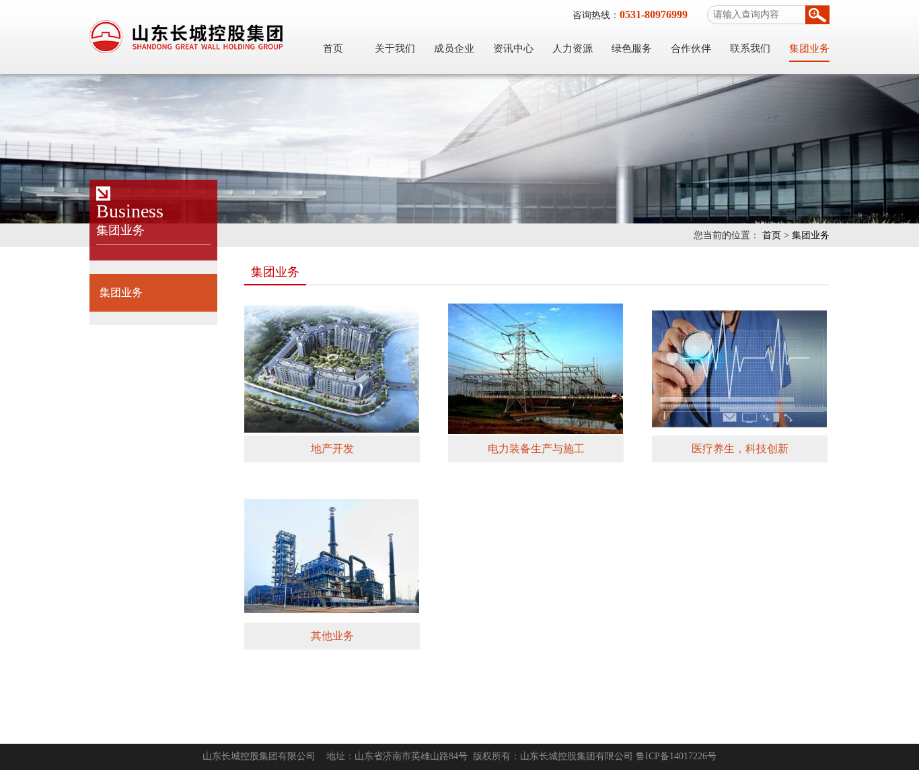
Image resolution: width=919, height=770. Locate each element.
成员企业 (454, 48)
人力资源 (572, 48)
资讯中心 (513, 48)
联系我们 (750, 48)
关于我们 (395, 48)
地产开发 (332, 448)
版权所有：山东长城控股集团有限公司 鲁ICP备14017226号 (594, 756)
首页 (333, 48)
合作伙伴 (691, 48)
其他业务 (332, 635)
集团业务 (809, 48)
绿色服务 (632, 48)
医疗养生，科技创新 (740, 448)
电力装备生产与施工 (536, 448)
